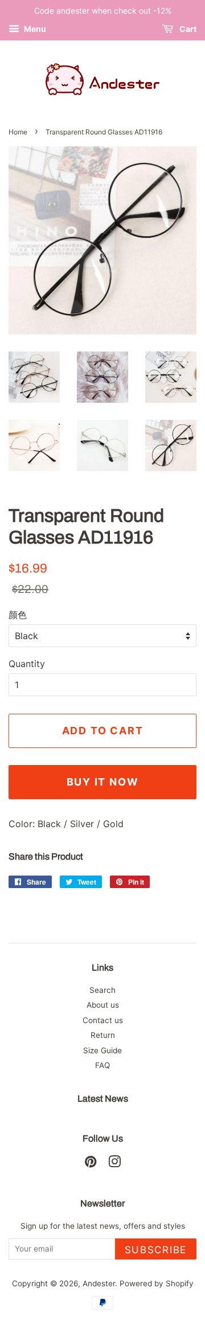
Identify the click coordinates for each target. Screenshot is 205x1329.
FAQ (102, 1065)
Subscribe (156, 1250)
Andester (99, 1283)
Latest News (102, 1098)
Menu (34, 29)
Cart (187, 29)
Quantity (27, 663)
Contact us (103, 1020)
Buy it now (103, 782)
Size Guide (102, 1050)
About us (103, 1004)
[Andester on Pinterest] (90, 1163)
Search (102, 990)
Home (18, 132)
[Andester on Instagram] (114, 1163)
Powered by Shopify (157, 1283)
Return (103, 1035)
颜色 (18, 614)
